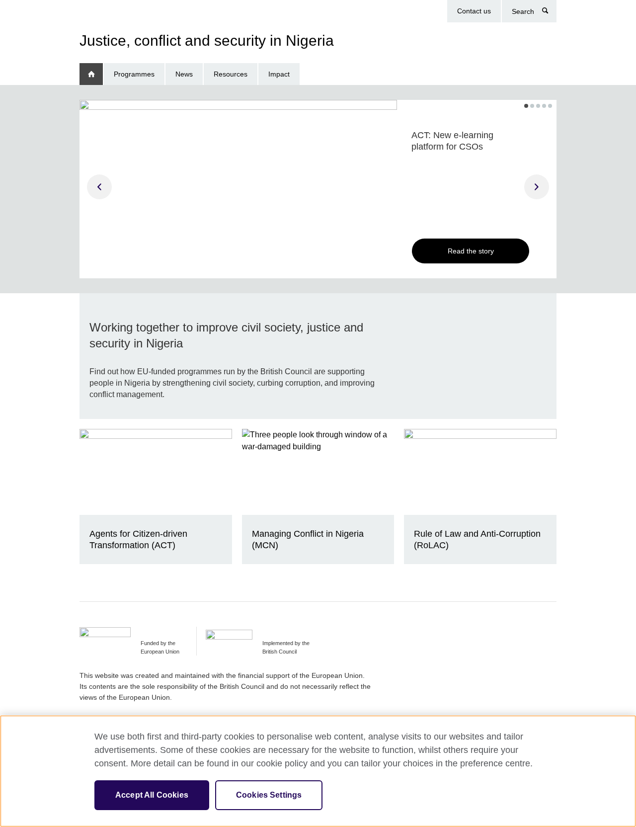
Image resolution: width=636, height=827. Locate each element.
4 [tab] (544, 106)
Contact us (474, 11)
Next (536, 186)
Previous (99, 186)
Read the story (471, 251)
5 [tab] (550, 106)
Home (91, 74)
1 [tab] (526, 106)
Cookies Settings (269, 795)
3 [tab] (538, 106)
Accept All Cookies (151, 795)
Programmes (134, 74)
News (184, 74)
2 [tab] (532, 106)
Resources (230, 74)
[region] (318, 771)
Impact (279, 74)
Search (550, 13)
